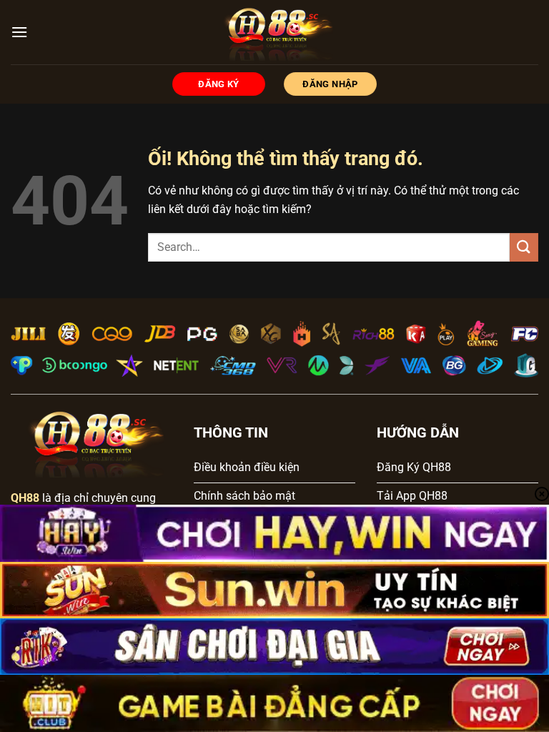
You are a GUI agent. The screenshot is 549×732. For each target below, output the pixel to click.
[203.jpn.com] (275, 32)
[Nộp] (524, 247)
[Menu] (19, 31)
